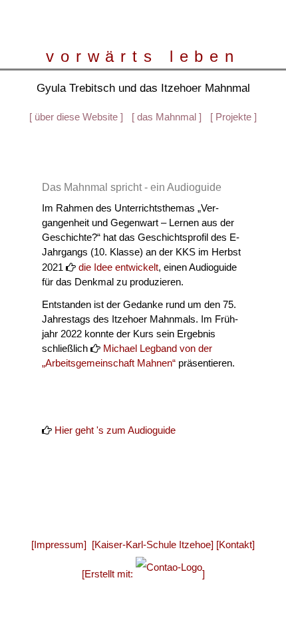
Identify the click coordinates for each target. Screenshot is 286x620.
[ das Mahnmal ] (167, 117)
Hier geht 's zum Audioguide (115, 430)
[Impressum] (58, 545)
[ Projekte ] (233, 117)
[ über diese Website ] (76, 117)
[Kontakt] (235, 545)
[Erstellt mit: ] (143, 574)
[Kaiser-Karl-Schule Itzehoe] (153, 545)
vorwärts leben (143, 56)
